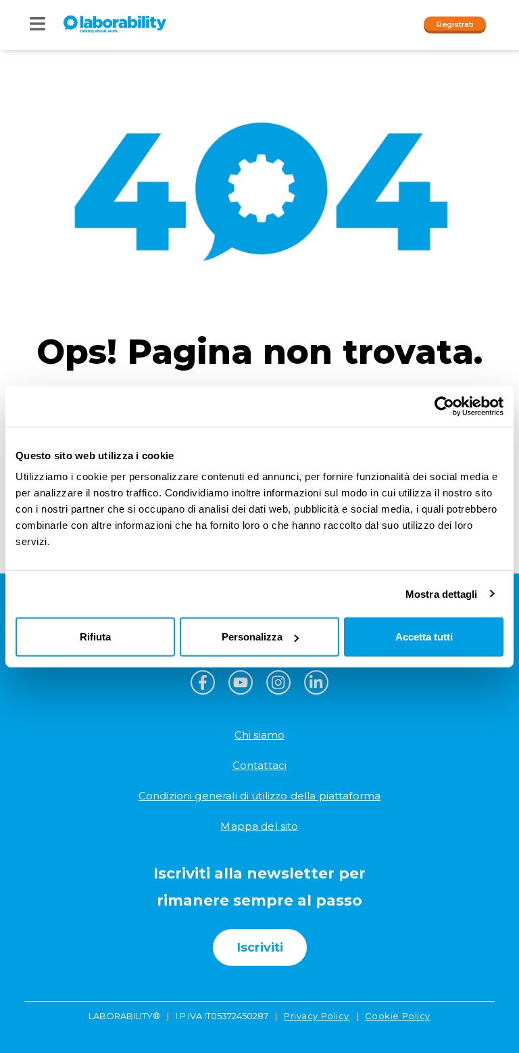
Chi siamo (259, 734)
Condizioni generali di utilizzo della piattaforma (259, 795)
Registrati (455, 23)
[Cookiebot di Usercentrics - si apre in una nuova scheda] (444, 406)
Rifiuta (95, 636)
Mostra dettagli (441, 593)
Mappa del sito (259, 826)
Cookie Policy (397, 1015)
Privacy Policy (316, 1015)
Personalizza (252, 636)
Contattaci (259, 765)
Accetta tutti (424, 636)
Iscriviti (260, 947)
